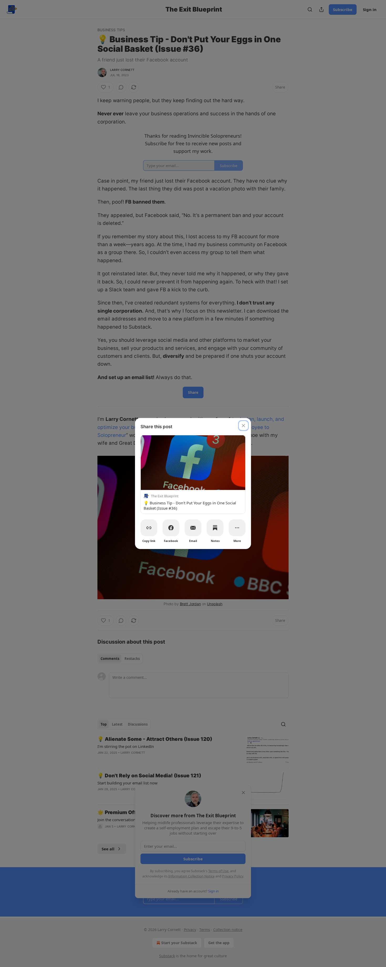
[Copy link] (148, 527)
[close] (243, 425)
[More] (237, 527)
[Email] (193, 527)
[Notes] (215, 527)
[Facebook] (171, 527)
